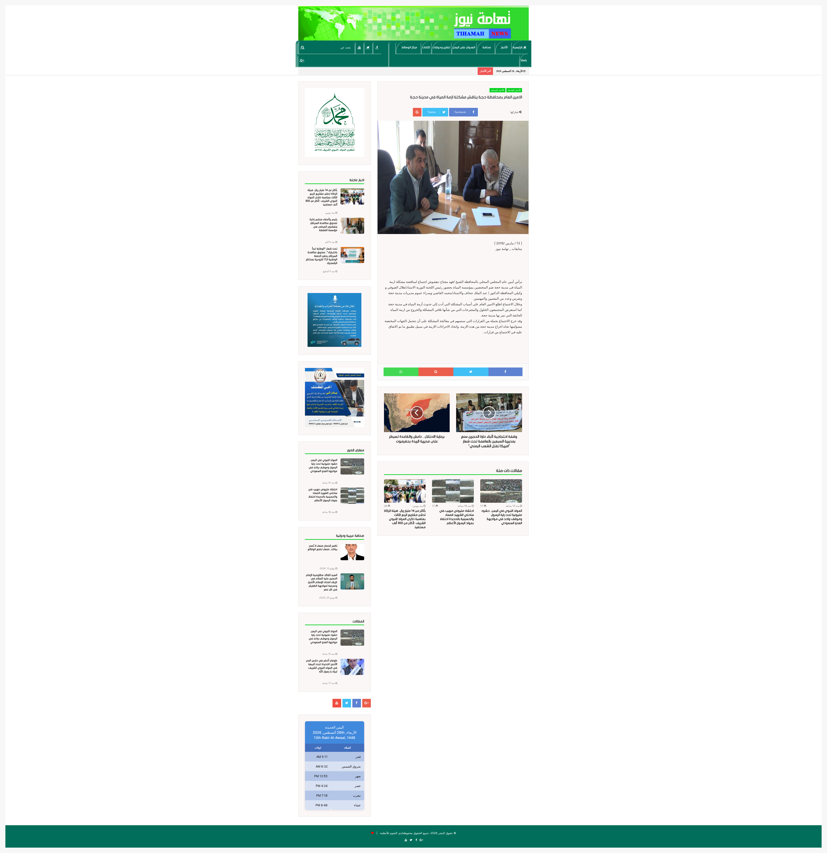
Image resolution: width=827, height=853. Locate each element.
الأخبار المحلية (497, 90)
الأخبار (504, 47)
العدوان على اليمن (464, 47)
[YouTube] (359, 47)
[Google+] (302, 60)
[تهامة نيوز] (413, 25)
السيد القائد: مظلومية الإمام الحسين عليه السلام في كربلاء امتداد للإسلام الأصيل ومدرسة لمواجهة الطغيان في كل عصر (321, 582)
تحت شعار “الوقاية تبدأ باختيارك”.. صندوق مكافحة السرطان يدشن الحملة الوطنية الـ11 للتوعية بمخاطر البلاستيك (321, 255)
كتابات (426, 47)
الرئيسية (518, 47)
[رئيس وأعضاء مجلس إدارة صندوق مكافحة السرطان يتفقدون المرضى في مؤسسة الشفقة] (352, 226)
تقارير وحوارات (441, 47)
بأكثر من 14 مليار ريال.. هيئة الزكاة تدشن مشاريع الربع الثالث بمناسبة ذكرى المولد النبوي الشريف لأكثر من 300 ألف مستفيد (405, 519)
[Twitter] (368, 47)
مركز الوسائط (409, 47)
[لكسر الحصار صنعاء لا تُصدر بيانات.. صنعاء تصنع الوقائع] (352, 552)
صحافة (486, 47)
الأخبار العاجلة (514, 90)
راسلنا (524, 60)
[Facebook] (377, 47)
